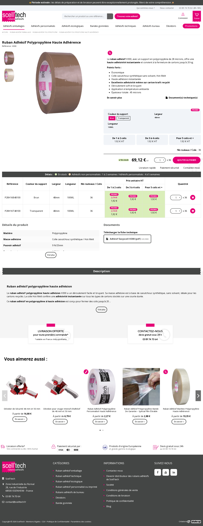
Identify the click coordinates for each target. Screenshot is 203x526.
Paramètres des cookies (81, 521)
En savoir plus (114, 97)
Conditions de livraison (118, 495)
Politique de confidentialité (120, 500)
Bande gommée (64, 502)
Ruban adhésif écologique (69, 481)
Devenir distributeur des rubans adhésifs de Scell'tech (127, 477)
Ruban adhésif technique (68, 475)
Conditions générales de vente (122, 489)
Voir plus (51, 254)
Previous (4, 395)
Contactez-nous (191, 167)
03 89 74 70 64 (150, 339)
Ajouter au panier (186, 160)
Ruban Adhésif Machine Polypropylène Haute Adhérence (181, 409)
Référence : (7, 46)
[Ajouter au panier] (193, 197)
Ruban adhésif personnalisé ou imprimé (76, 486)
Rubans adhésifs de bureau (70, 491)
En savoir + (20, 419)
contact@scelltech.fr (16, 501)
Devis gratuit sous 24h (171, 445)
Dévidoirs (60, 497)
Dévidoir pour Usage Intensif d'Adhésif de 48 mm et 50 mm (61, 409)
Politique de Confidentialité (58, 521)
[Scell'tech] (25, 466)
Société (110, 484)
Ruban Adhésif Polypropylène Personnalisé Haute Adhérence (101, 409)
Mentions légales (33, 521)
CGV (43, 521)
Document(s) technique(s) (182, 97)
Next (198, 395)
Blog (108, 506)
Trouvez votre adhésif (127, 16)
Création (182, 521)
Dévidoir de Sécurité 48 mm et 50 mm (22, 408)
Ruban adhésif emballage (69, 470)
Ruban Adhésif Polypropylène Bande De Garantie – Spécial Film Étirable (141, 409)
